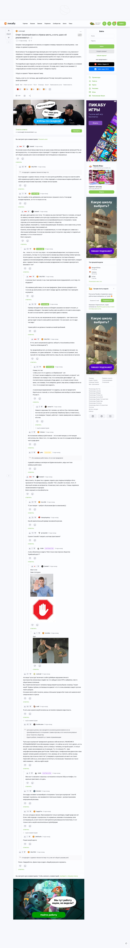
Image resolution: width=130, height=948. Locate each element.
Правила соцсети (107, 378)
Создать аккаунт (101, 51)
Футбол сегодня (93, 409)
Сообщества (56, 23)
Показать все (42, 139)
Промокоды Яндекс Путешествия (98, 399)
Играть (101, 192)
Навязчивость (67, 84)
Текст (35, 84)
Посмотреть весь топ (95, 281)
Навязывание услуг (56, 84)
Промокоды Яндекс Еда (96, 401)
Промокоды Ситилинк (95, 403)
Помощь (91, 378)
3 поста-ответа (21, 130)
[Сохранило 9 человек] (24, 95)
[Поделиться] (29, 95)
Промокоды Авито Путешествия (98, 405)
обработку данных (102, 307)
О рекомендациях (107, 380)
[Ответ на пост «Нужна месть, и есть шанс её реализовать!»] (31, 37)
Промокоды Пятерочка (95, 395)
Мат (21, 84)
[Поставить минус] (8, 37)
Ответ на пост (28, 84)
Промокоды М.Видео (95, 393)
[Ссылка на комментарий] (46, 146)
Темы (70, 23)
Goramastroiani (29, 132)
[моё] (17, 84)
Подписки (47, 23)
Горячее (25, 23)
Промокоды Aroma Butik (96, 397)
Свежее (39, 23)
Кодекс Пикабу (93, 380)
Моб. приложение (94, 384)
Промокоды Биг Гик (94, 389)
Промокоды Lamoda (95, 391)
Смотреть (76, 131)
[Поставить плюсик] (8, 30)
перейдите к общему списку (69, 876)
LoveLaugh (21, 31)
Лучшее (32, 23)
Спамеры (41, 84)
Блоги (64, 23)
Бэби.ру (91, 411)
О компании (105, 382)
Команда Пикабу (94, 382)
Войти (121, 23)
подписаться (107, 300)
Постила (91, 407)
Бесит (47, 84)
